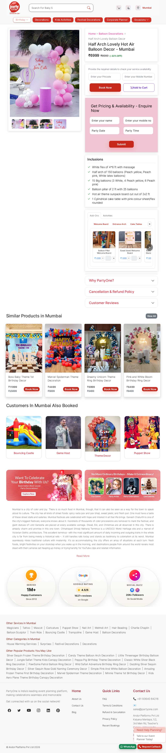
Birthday (21, 19)
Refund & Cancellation (113, 712)
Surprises (45, 643)
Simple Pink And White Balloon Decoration (116, 668)
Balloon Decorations (111, 33)
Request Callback (151, 746)
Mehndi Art (101, 627)
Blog (74, 712)
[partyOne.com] (14, 7)
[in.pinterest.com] (58, 710)
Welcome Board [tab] (101, 224)
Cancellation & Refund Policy (111, 292)
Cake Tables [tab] (136, 224)
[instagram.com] (38, 710)
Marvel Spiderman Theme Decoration (63, 378)
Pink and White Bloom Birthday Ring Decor (139, 378)
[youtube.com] (29, 710)
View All (151, 315)
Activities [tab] (107, 215)
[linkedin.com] (48, 710)
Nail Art (86, 627)
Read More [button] (83, 555)
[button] (104, 239)
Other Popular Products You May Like (28, 650)
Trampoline (75, 632)
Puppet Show (70, 627)
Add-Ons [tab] (94, 215)
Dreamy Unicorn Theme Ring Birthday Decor (101, 378)
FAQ (104, 698)
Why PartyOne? (101, 280)
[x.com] (19, 710)
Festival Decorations (88, 19)
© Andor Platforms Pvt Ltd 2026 (23, 747)
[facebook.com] (9, 710)
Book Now (105, 87)
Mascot (38, 627)
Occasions (140, 19)
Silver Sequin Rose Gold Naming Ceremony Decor (57, 668)
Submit (121, 144)
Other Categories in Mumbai (23, 639)
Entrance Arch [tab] (119, 224)
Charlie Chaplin (140, 627)
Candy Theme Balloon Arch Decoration (91, 655)
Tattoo (26, 627)
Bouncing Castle (55, 632)
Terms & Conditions (112, 705)
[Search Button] (88, 8)
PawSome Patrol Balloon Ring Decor (50, 664)
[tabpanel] (44, 124)
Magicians (13, 627)
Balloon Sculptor (16, 632)
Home (91, 33)
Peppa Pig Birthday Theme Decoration (97, 659)
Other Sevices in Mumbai (21, 623)
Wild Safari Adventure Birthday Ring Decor (100, 664)
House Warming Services (21, 643)
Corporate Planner (117, 19)
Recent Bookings (111, 725)
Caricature (52, 627)
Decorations (42, 19)
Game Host (92, 632)
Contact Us (77, 705)
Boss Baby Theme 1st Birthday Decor (21, 378)
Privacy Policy (109, 718)
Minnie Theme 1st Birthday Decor (125, 673)
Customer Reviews (104, 303)
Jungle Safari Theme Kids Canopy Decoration (44, 659)
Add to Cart (140, 87)
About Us (76, 698)
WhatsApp (129, 746)
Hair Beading (119, 627)
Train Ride (36, 632)
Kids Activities (63, 19)
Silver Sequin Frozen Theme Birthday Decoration (36, 655)
